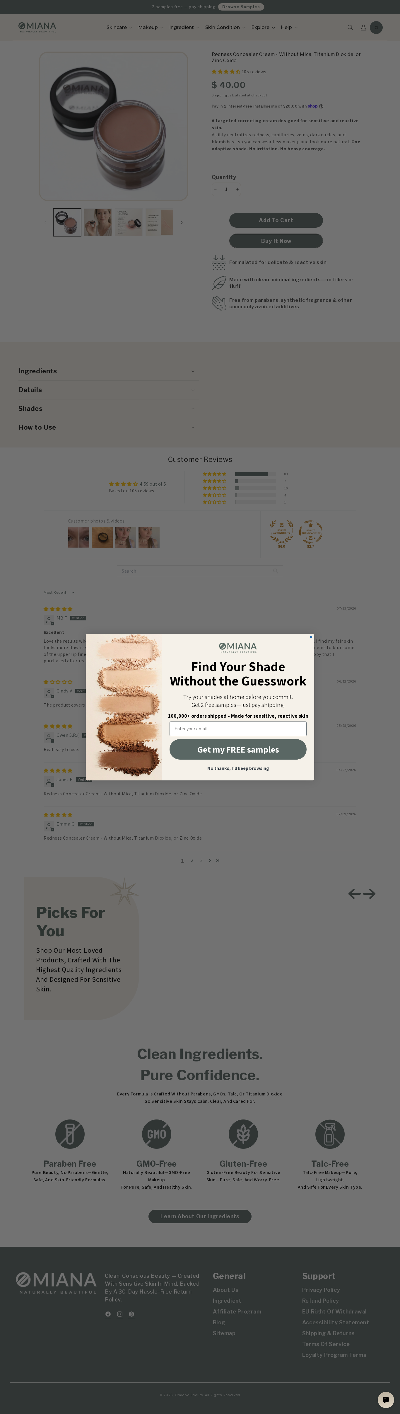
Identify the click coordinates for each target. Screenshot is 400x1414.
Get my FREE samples (238, 749)
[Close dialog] (311, 637)
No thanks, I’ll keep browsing (238, 768)
